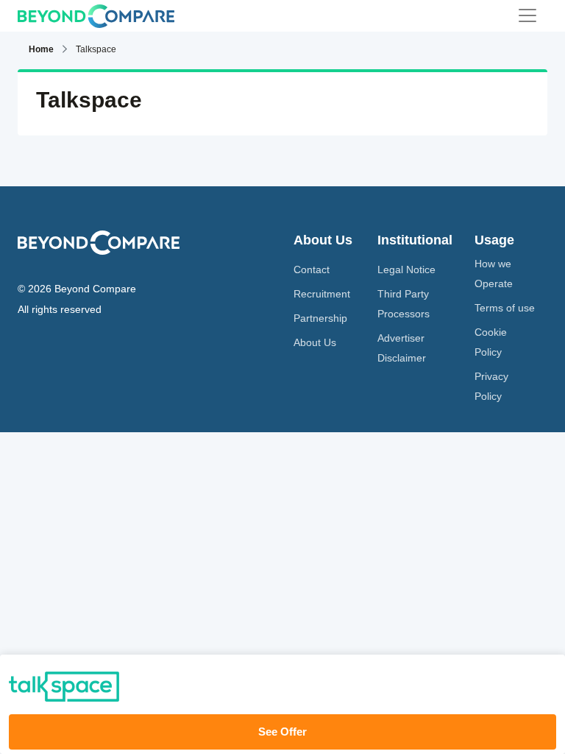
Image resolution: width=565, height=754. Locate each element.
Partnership (320, 318)
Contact (312, 269)
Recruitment (322, 294)
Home (41, 49)
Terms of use (505, 308)
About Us (315, 342)
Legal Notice (406, 269)
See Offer (282, 731)
